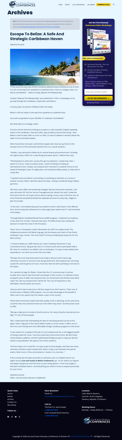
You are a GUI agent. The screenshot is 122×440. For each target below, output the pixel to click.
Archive (10, 399)
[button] (114, 4)
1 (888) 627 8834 (51, 410)
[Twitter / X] (19, 417)
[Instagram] (12, 417)
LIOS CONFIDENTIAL (78, 5)
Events (10, 396)
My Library (11, 405)
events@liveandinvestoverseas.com (59, 396)
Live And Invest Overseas (80, 436)
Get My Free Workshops (97, 98)
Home (10, 393)
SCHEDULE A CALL (104, 4)
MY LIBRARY (91, 5)
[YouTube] (16, 417)
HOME (60, 5)
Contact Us (12, 402)
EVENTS (67, 5)
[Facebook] (8, 417)
